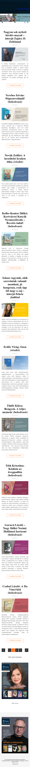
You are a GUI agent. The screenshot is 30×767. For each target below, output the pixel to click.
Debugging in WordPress (23, 9)
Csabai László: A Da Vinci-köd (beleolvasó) (15, 589)
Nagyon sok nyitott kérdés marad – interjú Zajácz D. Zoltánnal (15, 37)
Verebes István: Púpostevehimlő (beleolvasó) (15, 98)
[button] (10, 20)
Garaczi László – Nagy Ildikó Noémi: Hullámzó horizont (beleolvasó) (15, 530)
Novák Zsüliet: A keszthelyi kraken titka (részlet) (15, 158)
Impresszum (15, 764)
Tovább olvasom (15, 85)
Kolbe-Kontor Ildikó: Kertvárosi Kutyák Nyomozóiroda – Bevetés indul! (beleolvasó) (15, 219)
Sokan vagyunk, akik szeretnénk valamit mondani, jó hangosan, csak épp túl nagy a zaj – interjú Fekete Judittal (15, 287)
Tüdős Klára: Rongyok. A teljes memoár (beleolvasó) (15, 408)
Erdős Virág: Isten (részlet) (15, 348)
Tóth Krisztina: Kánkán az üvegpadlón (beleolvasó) (15, 470)
